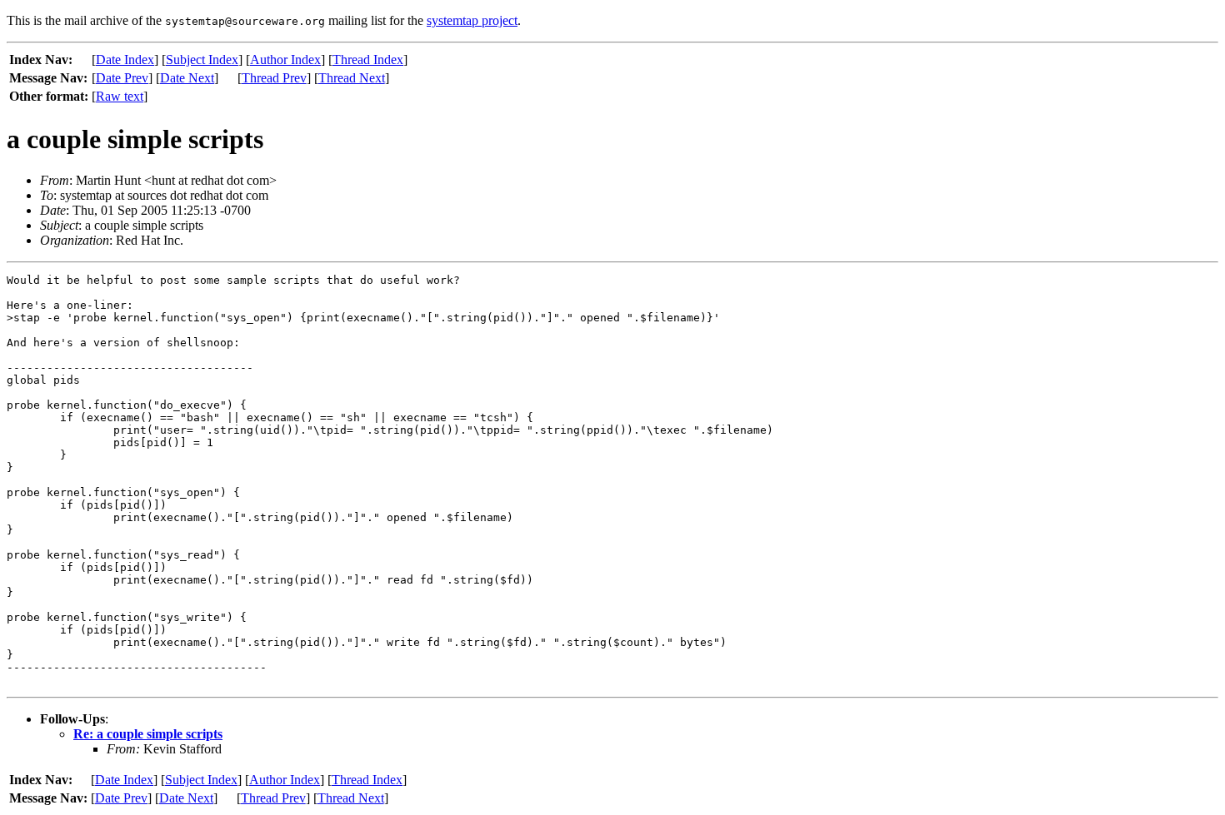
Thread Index (367, 59)
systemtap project (472, 20)
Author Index (285, 59)
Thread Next (351, 78)
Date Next (187, 78)
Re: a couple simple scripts (147, 734)
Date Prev (122, 78)
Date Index (125, 59)
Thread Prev (274, 78)
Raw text (119, 96)
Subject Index (202, 59)
